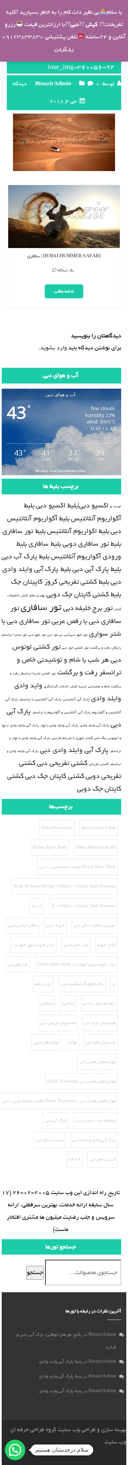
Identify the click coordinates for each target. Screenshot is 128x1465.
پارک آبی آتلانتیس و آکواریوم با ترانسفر (61, 712)
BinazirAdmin (53, 83)
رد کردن (64, 49)
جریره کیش (78, 686)
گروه (50, 1429)
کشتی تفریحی (99, 764)
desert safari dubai (99, 828)
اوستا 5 (115, 506)
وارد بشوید (53, 347)
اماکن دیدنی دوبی (22, 925)
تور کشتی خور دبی (75, 647)
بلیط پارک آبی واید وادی (60, 1361)
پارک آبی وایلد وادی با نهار (59, 725)
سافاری (68, 1003)
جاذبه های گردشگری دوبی (82, 984)
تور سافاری (40, 607)
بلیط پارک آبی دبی (96, 569)
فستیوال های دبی (101, 1042)
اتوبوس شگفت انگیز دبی (95, 925)
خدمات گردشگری (56, 686)
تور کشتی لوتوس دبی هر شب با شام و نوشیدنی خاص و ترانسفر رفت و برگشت (66, 659)
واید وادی (28, 685)
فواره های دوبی (46, 1042)
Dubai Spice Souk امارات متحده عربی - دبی (77, 867)
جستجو (35, 1272)
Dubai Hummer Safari (95, 847)
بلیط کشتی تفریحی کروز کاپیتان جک (60, 581)
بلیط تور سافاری (23, 531)
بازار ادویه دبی (76, 945)
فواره (72, 1042)
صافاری (47, 1003)
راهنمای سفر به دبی (99, 1003)
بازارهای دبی (17, 964)
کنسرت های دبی (102, 1159)
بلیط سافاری (44, 543)
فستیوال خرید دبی (100, 1023)
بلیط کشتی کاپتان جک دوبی (83, 594)
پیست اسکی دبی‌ (49, 1140)
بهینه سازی (113, 1429)
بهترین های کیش (33, 595)
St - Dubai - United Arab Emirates (83, 906)
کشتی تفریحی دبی (62, 763)
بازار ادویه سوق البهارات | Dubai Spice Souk (76, 964)
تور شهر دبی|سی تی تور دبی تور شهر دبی (58, 634)
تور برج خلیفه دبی (88, 608)
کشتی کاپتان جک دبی (54, 776)
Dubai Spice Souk (50, 847)
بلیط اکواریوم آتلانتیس (78, 531)
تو (114, 984)
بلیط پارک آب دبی (25, 556)
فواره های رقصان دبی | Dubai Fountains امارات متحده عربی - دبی (59, 1101)
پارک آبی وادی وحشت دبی (94, 1140)
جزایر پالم (43, 984)
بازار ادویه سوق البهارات (33, 945)
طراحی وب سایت (76, 1429)
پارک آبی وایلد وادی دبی (74, 750)
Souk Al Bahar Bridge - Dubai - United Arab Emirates (65, 886)
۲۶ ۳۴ (75, 1159)
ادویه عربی (55, 925)
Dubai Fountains (57, 828)
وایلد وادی (106, 698)
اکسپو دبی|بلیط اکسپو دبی (72, 505)
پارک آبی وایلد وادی (94, 725)
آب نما (37, 906)
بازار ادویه (107, 945)
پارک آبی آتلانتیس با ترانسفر (40, 699)
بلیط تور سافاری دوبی (91, 543)
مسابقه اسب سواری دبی (95, 1120)
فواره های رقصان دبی (98, 1062)
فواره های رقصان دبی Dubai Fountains (81, 1081)
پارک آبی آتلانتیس (76, 699)
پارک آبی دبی (55, 1120)
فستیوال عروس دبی (57, 1023)
